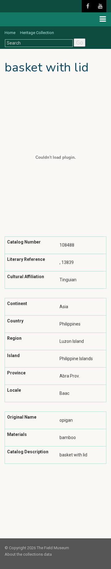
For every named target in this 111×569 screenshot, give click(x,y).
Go (79, 42)
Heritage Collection (37, 32)
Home (10, 32)
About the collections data (28, 554)
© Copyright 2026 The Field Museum (37, 547)
